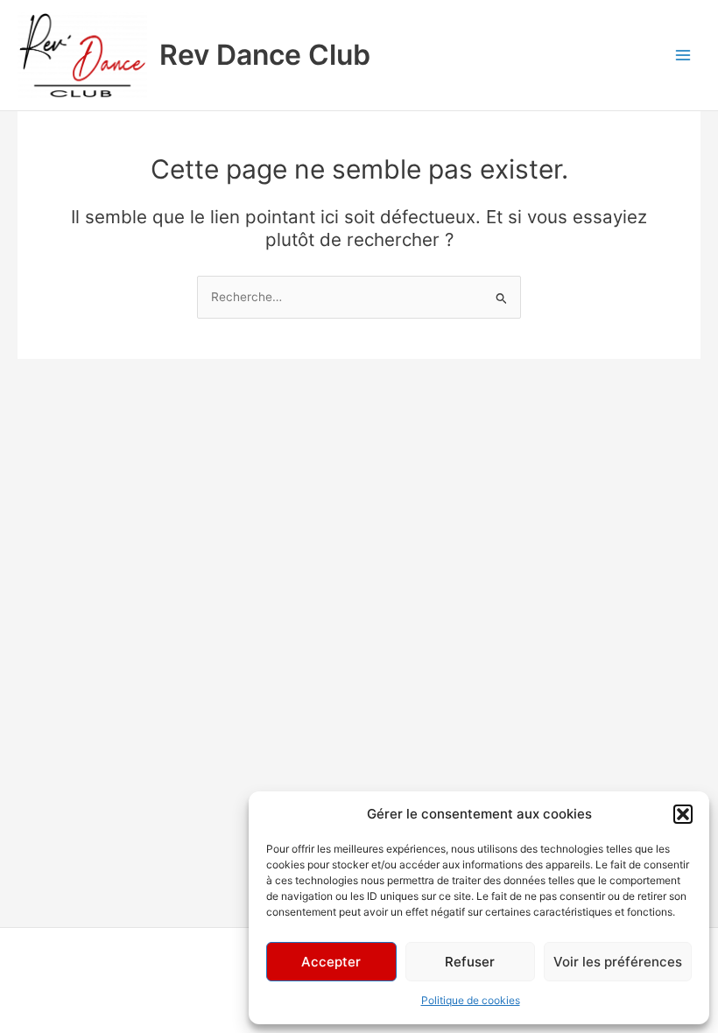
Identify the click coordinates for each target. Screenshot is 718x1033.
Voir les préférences (617, 961)
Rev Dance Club (264, 55)
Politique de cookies (470, 1000)
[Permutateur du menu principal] (683, 56)
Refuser (470, 961)
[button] (683, 814)
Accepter (331, 961)
